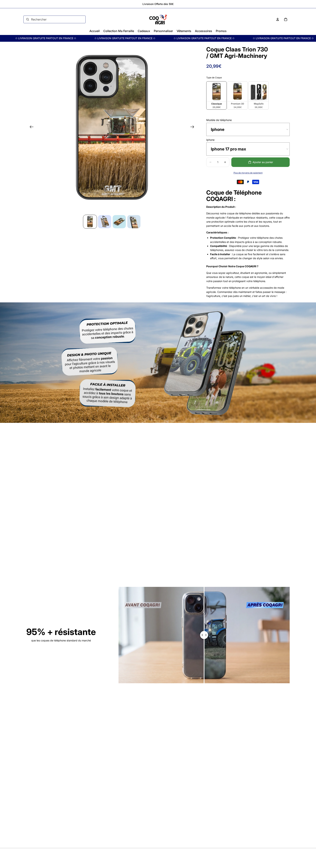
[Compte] (278, 19)
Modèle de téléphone (219, 120)
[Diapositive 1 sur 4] (90, 221)
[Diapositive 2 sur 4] (104, 221)
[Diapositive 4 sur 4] (133, 221)
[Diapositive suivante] (193, 127)
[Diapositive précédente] (30, 127)
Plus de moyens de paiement (248, 173)
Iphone (210, 139)
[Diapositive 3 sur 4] (119, 221)
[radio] (216, 95)
